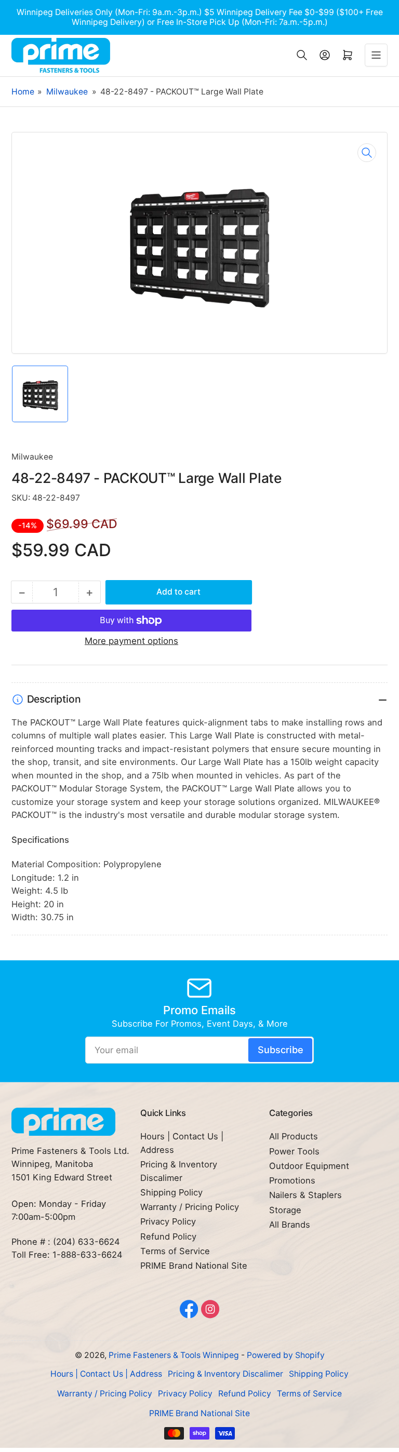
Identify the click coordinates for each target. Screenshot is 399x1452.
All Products (293, 1136)
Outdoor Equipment (309, 1166)
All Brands (289, 1224)
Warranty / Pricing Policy (189, 1207)
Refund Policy (168, 1236)
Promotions (292, 1180)
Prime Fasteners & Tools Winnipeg (174, 1355)
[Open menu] (376, 55)
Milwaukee (67, 92)
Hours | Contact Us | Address (106, 1374)
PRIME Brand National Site (193, 1265)
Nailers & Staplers (305, 1195)
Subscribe (280, 1049)
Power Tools (294, 1151)
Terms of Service (175, 1251)
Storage (285, 1210)
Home (22, 92)
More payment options (131, 641)
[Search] (301, 55)
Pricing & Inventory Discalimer (225, 1374)
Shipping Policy (171, 1192)
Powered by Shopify (286, 1355)
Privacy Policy (168, 1221)
